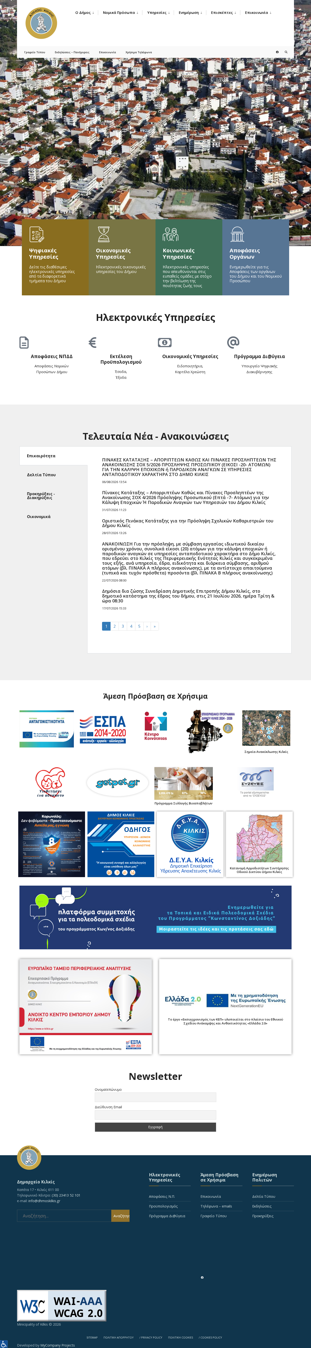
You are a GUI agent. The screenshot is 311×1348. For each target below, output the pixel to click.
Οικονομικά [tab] (39, 516)
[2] (155, 123)
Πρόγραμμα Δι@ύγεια (259, 356)
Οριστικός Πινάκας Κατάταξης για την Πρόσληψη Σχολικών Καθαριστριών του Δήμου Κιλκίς (187, 523)
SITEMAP (92, 1337)
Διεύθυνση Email (108, 1107)
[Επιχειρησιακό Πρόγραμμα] (211, 730)
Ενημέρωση (189, 12)
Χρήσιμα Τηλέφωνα (139, 52)
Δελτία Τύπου (263, 1196)
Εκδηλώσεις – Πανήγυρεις (72, 52)
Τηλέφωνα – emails (216, 1206)
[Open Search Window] (282, 52)
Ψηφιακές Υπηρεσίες (43, 253)
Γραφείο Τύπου (34, 52)
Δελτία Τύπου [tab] (41, 474)
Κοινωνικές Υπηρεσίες (179, 253)
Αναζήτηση (121, 1215)
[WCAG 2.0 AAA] (155, 1306)
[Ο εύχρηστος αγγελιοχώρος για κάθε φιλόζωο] (118, 783)
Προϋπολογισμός (163, 1206)
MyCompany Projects (57, 1345)
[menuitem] (86, 12)
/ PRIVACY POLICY (150, 1337)
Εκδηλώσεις (262, 1206)
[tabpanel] (189, 550)
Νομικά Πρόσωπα (119, 12)
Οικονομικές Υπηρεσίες (113, 253)
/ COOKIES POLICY (210, 1337)
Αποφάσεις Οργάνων (245, 253)
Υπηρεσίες (156, 12)
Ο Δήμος (83, 12)
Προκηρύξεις (263, 1216)
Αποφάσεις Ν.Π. (162, 1196)
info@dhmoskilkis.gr (44, 1200)
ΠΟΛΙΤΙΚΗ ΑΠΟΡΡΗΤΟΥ (119, 1337)
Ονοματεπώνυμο (108, 1089)
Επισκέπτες (222, 12)
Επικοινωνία (256, 12)
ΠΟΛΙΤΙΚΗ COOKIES (180, 1337)
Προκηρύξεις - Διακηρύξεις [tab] (41, 495)
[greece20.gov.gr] (225, 1001)
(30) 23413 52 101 (66, 1195)
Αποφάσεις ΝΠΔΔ (52, 356)
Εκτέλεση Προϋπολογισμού (121, 359)
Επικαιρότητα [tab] (41, 455)
